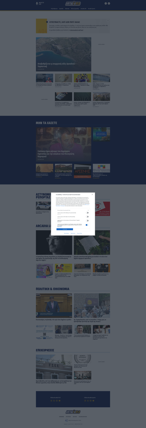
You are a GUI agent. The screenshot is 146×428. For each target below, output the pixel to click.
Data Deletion (66, 233)
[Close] (93, 195)
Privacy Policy (79, 233)
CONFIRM (65, 229)
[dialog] (73, 214)
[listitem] (73, 210)
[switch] (87, 213)
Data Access (73, 233)
